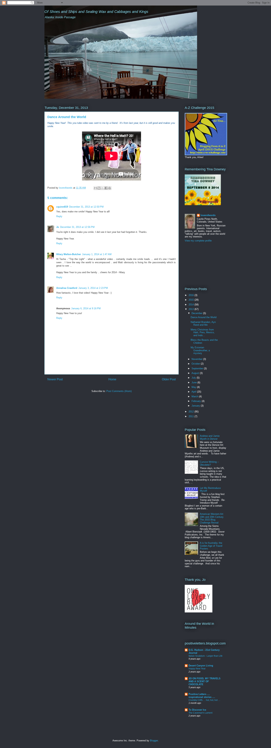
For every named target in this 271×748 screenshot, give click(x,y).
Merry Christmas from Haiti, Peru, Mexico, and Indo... (203, 332)
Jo (57, 227)
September (198, 368)
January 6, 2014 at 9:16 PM (86, 308)
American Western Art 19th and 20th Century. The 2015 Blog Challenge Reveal (212, 518)
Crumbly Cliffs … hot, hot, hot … (204, 700)
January (196, 405)
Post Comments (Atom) (119, 391)
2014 (191, 304)
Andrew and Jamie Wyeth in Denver (210, 437)
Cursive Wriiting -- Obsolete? (209, 463)
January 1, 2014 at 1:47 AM (97, 254)
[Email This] (95, 188)
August (196, 373)
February (197, 401)
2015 (191, 299)
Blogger (154, 740)
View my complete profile (198, 240)
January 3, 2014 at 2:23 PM (93, 288)
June (194, 382)
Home (112, 379)
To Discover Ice (197, 709)
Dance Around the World (203, 317)
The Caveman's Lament (200, 713)
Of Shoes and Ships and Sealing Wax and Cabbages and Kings (96, 12)
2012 (191, 411)
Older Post (169, 379)
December (197, 313)
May (194, 387)
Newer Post (55, 379)
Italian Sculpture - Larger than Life (206, 656)
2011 (191, 416)
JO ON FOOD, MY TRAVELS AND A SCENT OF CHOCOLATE (204, 681)
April (194, 391)
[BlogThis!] (99, 188)
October (196, 363)
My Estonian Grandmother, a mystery (200, 350)
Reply (59, 216)
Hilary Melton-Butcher (68, 254)
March (195, 396)
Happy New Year (197, 668)
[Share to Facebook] (106, 188)
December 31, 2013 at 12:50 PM (86, 206)
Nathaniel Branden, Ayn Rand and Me (203, 323)
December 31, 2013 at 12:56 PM (77, 227)
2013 (191, 309)
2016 (191, 295)
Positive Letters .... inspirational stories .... (202, 695)
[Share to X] (102, 188)
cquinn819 (62, 206)
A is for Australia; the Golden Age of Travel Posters (211, 546)
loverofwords (208, 215)
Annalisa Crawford (66, 288)
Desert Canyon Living (201, 665)
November (197, 359)
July (194, 377)
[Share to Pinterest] (109, 188)
